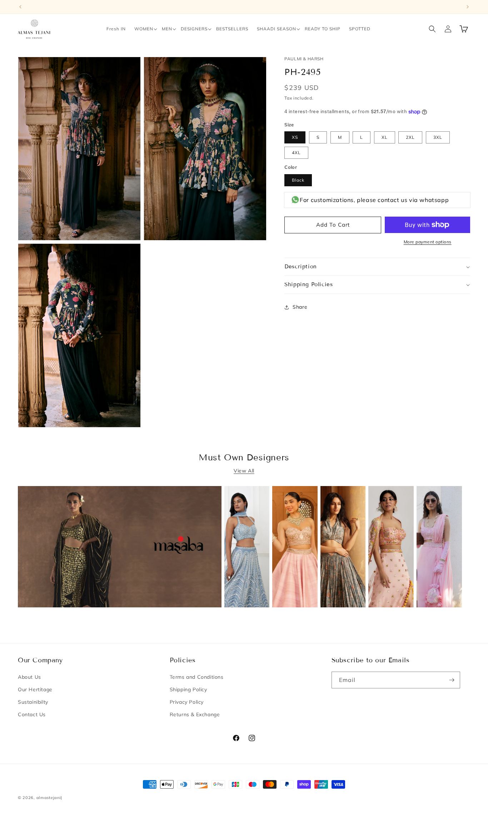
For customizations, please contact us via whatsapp (374, 199)
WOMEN (143, 28)
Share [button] (300, 307)
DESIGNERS (194, 28)
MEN (167, 28)
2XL (410, 137)
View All (244, 470)
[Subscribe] (452, 680)
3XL (437, 137)
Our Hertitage (35, 689)
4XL (296, 152)
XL (385, 137)
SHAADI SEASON (276, 28)
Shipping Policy (188, 689)
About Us (29, 677)
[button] (144, 29)
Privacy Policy (187, 702)
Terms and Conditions (197, 677)
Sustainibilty (33, 702)
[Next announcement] (467, 7)
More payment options (428, 241)
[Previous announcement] (20, 7)
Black (298, 180)
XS (295, 137)
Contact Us (32, 714)
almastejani (48, 797)
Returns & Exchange (195, 714)
